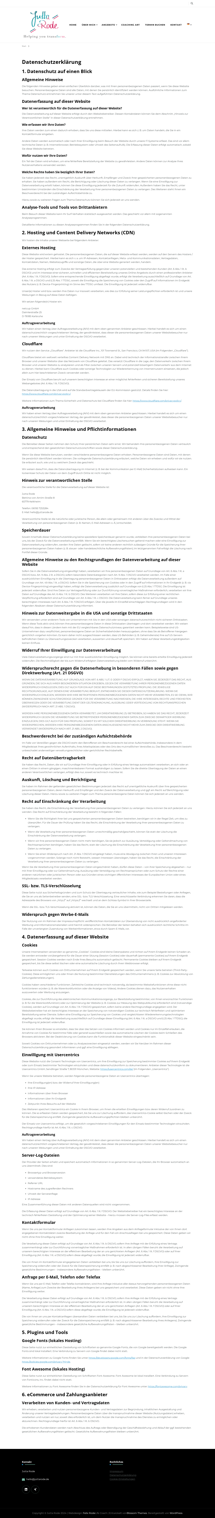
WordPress (176, 1513)
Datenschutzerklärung (123, 1475)
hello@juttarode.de (37, 1479)
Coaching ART (130, 25)
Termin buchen (155, 25)
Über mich (88, 25)
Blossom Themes (137, 1513)
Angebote (108, 25)
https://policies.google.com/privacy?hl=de (46, 1361)
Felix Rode (89, 1513)
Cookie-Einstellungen (122, 1479)
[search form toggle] (192, 3)
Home (72, 25)
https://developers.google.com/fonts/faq (112, 1357)
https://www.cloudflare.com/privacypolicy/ (46, 394)
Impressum (116, 1471)
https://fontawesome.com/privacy (167, 1386)
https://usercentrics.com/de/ (116, 1069)
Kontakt (176, 25)
